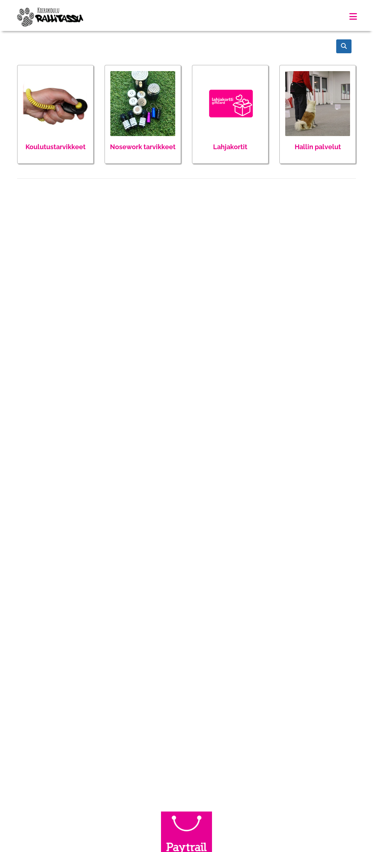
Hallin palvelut (318, 147)
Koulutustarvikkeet (55, 147)
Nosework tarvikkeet (143, 147)
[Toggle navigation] (353, 17)
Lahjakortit (230, 147)
